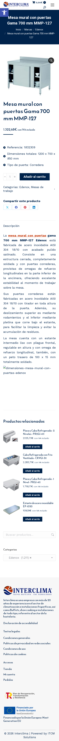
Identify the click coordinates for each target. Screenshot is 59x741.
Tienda (7, 669)
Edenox (24, 187)
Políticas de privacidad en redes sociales (26, 643)
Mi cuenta (9, 674)
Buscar (52, 534)
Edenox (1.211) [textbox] (18, 557)
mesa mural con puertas (27, 235)
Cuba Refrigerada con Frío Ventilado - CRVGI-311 (37, 456)
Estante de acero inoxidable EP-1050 (38, 505)
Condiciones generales (16, 637)
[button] (4, 12)
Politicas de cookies (14, 654)
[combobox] (29, 557)
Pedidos (8, 679)
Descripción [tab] (11, 226)
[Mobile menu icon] (52, 5)
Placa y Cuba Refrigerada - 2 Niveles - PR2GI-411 (39, 432)
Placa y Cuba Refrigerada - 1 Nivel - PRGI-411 (38, 480)
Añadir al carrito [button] (32, 447)
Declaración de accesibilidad (20, 623)
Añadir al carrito (35, 176)
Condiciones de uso (14, 648)
